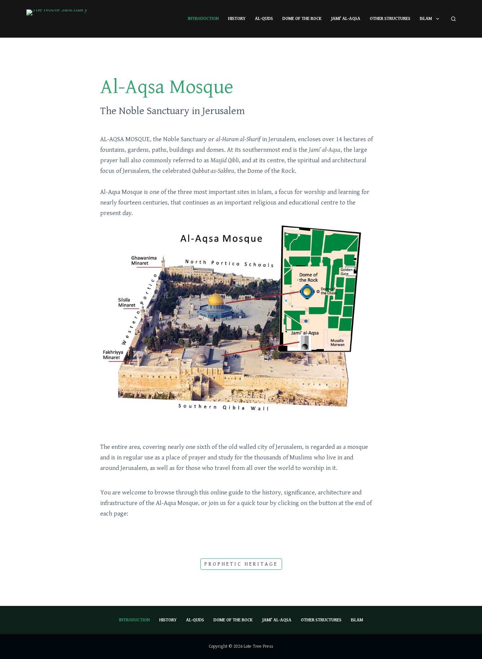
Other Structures (390, 18)
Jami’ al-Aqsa (345, 18)
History (237, 18)
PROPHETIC (241, 564)
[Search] (453, 19)
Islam (426, 18)
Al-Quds (264, 18)
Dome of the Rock (302, 18)
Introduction (203, 18)
